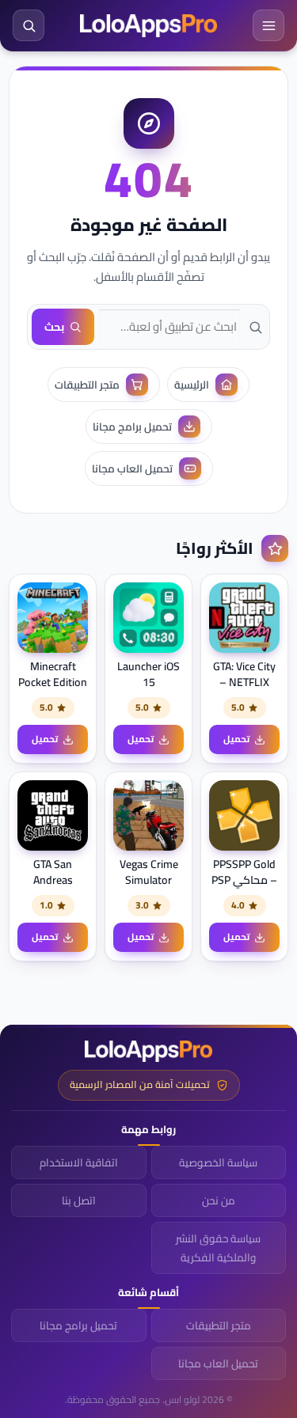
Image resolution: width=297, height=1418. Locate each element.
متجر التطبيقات (218, 1325)
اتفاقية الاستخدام (79, 1162)
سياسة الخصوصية (218, 1162)
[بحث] (28, 25)
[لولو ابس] (148, 25)
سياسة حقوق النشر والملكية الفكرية (218, 1248)
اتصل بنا (79, 1200)
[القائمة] (268, 25)
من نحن (218, 1200)
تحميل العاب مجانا (218, 1363)
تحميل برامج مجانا (78, 1325)
